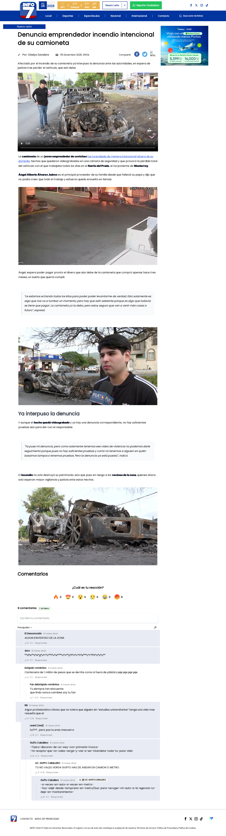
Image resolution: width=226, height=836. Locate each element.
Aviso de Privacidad (47, 818)
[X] (190, 818)
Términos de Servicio (146, 828)
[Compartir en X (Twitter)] (144, 54)
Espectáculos (92, 16)
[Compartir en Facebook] (136, 54)
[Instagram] (196, 818)
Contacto (163, 16)
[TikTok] (201, 818)
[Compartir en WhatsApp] (152, 54)
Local (48, 16)
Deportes (68, 16)
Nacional (116, 16)
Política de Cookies (187, 828)
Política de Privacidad (167, 828)
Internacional (139, 16)
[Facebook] (185, 818)
